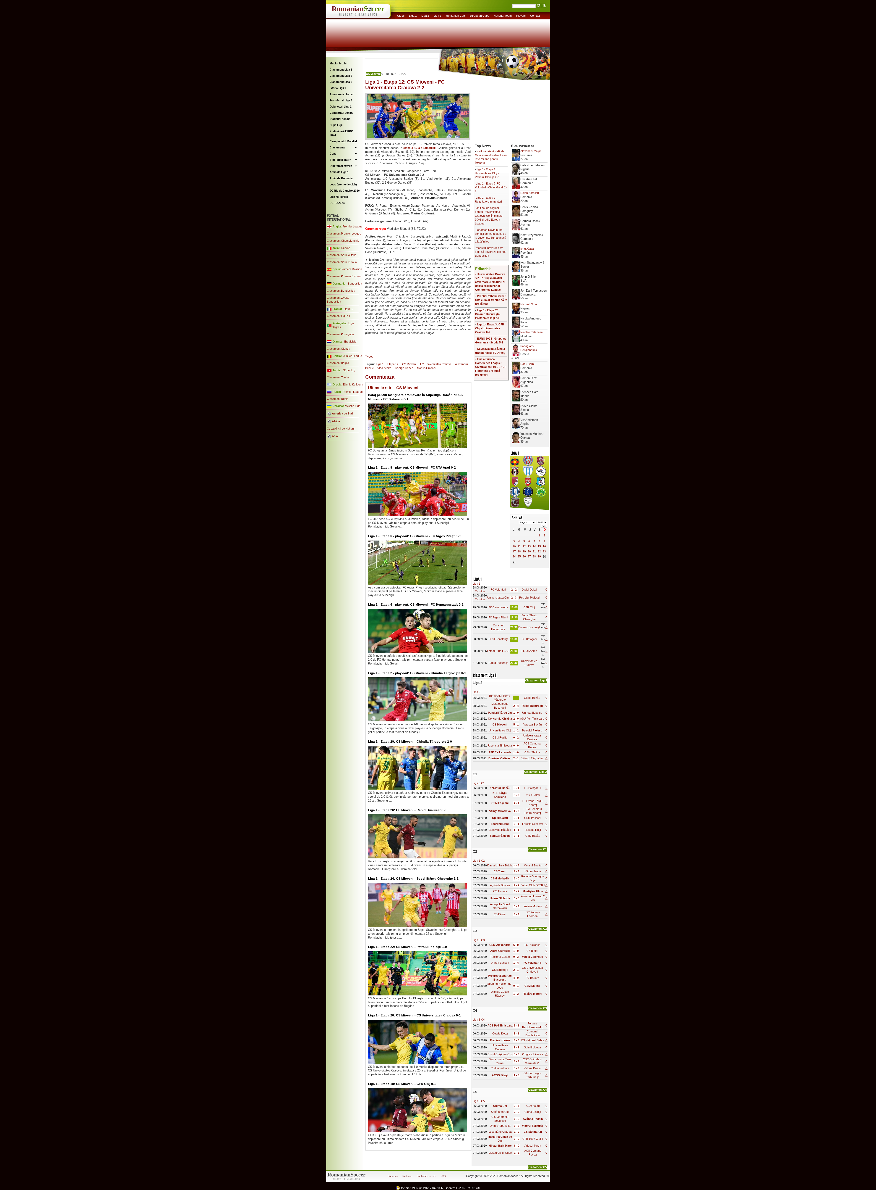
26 (524, 556)
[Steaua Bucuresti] (515, 465)
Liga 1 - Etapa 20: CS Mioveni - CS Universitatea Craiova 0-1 (414, 1015)
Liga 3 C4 (479, 1019)
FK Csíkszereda (498, 607)
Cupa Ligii (336, 125)
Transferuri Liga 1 (341, 100)
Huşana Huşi (533, 829)
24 (514, 556)
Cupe (333, 153)
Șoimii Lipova (532, 1047)
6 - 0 (516, 945)
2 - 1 (516, 758)
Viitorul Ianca (533, 871)
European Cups (479, 15)
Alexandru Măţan (531, 151)
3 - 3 (516, 1061)
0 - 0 (516, 745)
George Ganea (404, 368)
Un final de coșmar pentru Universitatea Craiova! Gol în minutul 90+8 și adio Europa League (489, 215)
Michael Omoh (529, 304)
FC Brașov (532, 977)
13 (529, 546)
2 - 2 (514, 589)
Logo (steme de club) (343, 184)
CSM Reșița (500, 737)
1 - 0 (516, 712)
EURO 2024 (337, 203)
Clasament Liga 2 (341, 75)
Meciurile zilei (338, 63)
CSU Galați (533, 795)
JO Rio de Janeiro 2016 (345, 190)
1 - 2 (516, 730)
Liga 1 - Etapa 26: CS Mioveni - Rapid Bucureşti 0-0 (407, 810)
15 (539, 546)
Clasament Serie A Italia (341, 255)
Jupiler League (352, 356)
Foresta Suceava (532, 824)
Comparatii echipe (341, 112)
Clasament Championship (343, 240)
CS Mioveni (373, 74)
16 (544, 546)
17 (514, 551)
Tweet (369, 356)
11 (519, 546)
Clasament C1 (537, 849)
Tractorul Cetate (500, 956)
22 (539, 551)
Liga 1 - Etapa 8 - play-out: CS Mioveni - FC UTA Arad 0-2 (412, 467)
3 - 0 (516, 795)
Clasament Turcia (338, 377)
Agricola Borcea (500, 885)
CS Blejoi (532, 951)
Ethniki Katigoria (353, 384)
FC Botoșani (529, 639)
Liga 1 (413, 15)
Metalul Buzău (533, 865)
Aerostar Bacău (532, 724)
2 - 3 (514, 597)
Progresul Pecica (532, 1054)
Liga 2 (425, 15)
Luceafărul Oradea (500, 1131)
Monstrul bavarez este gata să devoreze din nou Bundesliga (490, 251)
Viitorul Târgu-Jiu (532, 758)
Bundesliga (355, 283)
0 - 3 (516, 956)
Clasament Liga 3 (341, 82)
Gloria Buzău (532, 697)
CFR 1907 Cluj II (532, 1138)
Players (521, 15)
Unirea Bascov (500, 962)
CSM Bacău (532, 835)
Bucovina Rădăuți (500, 829)
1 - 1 (516, 829)
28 (534, 556)
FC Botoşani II (532, 788)
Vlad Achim (384, 368)
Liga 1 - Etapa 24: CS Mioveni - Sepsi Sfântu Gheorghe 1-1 (413, 878)
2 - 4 (516, 705)
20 (529, 551)
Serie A (345, 248)
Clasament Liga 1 (341, 69)
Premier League (352, 226)
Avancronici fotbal (341, 94)
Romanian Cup (455, 15)
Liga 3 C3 (479, 940)
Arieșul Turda (532, 1145)
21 (534, 551)
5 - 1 (516, 724)
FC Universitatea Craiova (435, 364)
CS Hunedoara (500, 1068)
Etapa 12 (393, 364)
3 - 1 (516, 788)
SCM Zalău (533, 1106)
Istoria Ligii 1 (338, 88)
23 (544, 551)
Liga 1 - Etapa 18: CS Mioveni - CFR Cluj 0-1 (402, 1084)
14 (534, 546)
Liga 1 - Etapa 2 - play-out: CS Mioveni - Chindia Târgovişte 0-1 (417, 673)
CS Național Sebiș (532, 1040)
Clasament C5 (537, 1167)
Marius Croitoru (426, 368)
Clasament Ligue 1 (338, 316)
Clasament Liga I (536, 680)
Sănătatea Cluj (500, 1111)
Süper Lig (349, 370)
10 (514, 546)
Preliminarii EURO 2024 (341, 133)
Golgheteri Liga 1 (341, 106)
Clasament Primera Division (344, 276)
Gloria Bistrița (532, 1111)
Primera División (352, 269)
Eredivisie (350, 341)
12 (524, 546)
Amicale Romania (341, 178)
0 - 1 (516, 985)
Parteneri (393, 1176)
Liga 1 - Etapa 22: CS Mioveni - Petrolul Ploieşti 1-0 (407, 947)
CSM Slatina (532, 752)
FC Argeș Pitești (498, 617)
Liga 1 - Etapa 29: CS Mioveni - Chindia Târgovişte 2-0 (410, 741)
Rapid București (498, 663)
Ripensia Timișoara (500, 745)
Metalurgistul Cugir (500, 1152)
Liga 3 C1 (479, 783)
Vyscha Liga (352, 406)
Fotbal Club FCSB (498, 651)
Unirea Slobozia (532, 712)
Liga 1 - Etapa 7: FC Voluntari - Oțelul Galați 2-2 (491, 187)
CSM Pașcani (532, 818)
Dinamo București (529, 627)
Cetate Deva (500, 1033)
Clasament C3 (537, 1008)
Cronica (480, 591)
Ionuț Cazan (527, 248)
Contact (535, 15)
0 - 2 (516, 737)
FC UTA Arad (529, 651)
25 (519, 556)
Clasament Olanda (338, 348)
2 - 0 (516, 718)
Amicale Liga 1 (339, 172)
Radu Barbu (527, 364)
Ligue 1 (348, 309)
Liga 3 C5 (479, 1101)
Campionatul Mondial (343, 141)
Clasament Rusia (337, 399)
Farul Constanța (498, 639)
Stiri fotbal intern (340, 159)
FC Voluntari (498, 589)
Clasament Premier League (344, 233)
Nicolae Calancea (531, 332)
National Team (503, 15)
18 (519, 551)
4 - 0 (516, 977)
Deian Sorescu (529, 193)
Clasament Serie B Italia (342, 262)
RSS (443, 1176)
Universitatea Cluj (498, 597)
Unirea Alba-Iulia (500, 1125)
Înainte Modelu (533, 906)
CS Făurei (500, 914)
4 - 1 (516, 803)
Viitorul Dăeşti (532, 1068)
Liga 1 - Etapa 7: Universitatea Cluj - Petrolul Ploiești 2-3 (487, 173)
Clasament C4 (537, 1089)
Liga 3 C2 (479, 860)
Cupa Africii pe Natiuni (341, 428)
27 (529, 556)
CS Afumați (500, 891)
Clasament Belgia (338, 363)
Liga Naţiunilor (339, 196)
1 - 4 (516, 962)
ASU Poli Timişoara (532, 718)
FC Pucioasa (532, 945)
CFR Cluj (529, 607)
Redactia (407, 1176)
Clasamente (337, 147)
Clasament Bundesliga (341, 290)
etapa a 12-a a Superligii (419, 148)
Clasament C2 (537, 928)
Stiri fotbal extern (341, 166)
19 (524, 551)
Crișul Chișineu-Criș (500, 1054)
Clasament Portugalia (340, 334)
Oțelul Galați (529, 589)
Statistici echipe (340, 119)
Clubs (400, 15)
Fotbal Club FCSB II (533, 885)
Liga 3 (437, 15)
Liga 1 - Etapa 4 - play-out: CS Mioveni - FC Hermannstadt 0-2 (416, 604)
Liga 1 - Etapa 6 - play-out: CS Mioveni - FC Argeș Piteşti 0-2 (414, 536)
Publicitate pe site (426, 1176)
